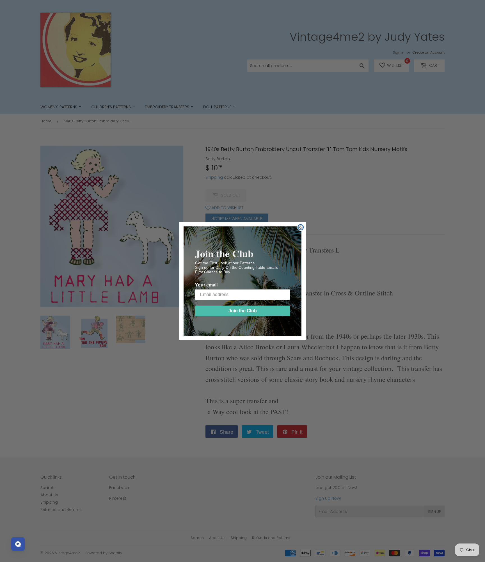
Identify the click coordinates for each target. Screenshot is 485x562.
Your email (206, 285)
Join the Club (242, 310)
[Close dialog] (300, 227)
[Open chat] (18, 544)
